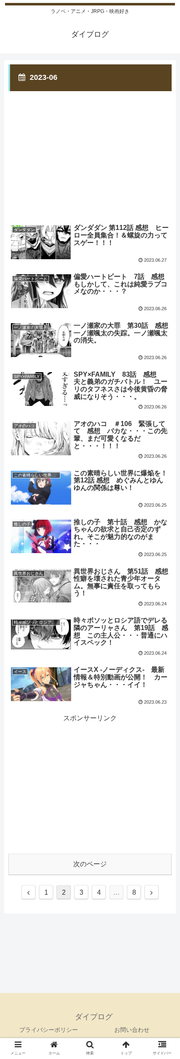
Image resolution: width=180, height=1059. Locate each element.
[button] (162, 812)
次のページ (90, 864)
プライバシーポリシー (48, 1029)
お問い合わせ (131, 1029)
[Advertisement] (90, 151)
